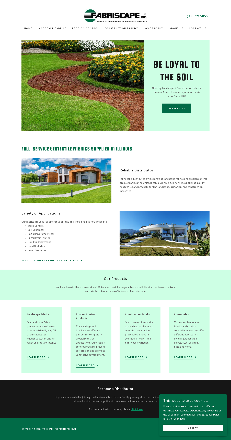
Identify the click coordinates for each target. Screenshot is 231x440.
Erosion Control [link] (85, 28)
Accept (193, 428)
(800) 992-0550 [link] (198, 16)
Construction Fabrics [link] (122, 28)
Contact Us (177, 108)
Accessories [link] (154, 28)
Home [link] (28, 28)
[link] (115, 15)
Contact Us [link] (198, 28)
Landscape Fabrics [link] (52, 28)
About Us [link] (176, 28)
